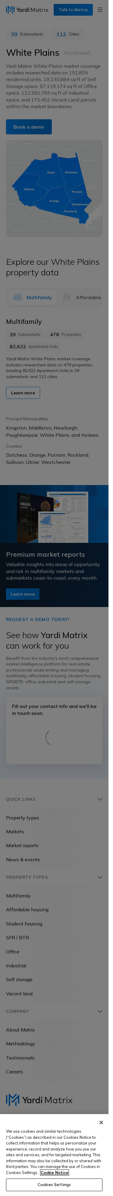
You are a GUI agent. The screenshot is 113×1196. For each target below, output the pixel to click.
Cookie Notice (54, 1172)
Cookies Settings (54, 1184)
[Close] (101, 1122)
